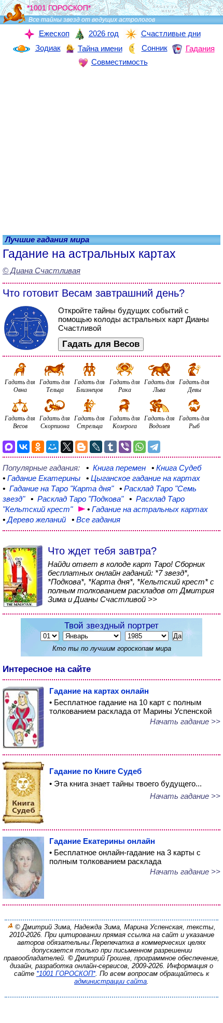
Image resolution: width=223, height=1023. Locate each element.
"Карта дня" (59, 488)
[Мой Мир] (52, 447)
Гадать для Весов (101, 344)
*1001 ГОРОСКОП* (65, 973)
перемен (117, 467)
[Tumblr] (110, 447)
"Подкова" (77, 498)
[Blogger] (81, 447)
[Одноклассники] (38, 447)
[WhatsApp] (139, 447)
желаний (34, 519)
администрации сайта (110, 981)
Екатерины (41, 478)
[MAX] (9, 447)
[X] (67, 447)
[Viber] (125, 447)
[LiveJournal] (96, 447)
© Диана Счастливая (41, 270)
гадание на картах (143, 478)
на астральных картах (147, 509)
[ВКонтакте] (23, 447)
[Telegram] (154, 447)
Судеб (176, 467)
